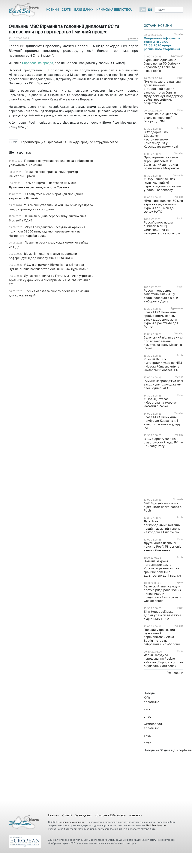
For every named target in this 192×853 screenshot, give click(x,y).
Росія (180, 77)
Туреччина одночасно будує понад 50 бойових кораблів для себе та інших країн (162, 65)
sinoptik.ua (184, 750)
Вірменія (132, 38)
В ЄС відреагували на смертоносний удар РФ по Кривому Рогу (163, 442)
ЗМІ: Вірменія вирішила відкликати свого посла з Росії (163, 506)
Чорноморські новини (71, 822)
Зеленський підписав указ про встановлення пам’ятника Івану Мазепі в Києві (163, 343)
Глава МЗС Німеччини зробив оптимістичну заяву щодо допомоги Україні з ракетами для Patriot (161, 319)
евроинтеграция (33, 142)
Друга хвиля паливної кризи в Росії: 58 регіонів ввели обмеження (162, 546)
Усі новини (175, 672)
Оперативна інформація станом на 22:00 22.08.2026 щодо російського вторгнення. (162, 43)
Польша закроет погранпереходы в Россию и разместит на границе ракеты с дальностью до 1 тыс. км (162, 568)
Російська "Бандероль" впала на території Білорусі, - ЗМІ (161, 117)
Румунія (178, 377)
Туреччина (177, 56)
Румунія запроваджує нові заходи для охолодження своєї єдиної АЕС (163, 384)
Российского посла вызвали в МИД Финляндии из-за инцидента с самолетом (162, 227)
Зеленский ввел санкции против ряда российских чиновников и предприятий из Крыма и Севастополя (162, 593)
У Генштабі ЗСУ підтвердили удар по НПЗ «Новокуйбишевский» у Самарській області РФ (163, 364)
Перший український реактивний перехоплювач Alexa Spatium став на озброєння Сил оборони (162, 637)
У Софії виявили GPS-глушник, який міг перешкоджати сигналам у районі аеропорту (162, 184)
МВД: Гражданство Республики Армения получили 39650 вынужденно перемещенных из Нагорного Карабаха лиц (47, 231)
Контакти (135, 815)
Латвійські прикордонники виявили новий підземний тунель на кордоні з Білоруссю (162, 526)
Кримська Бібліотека (114, 9)
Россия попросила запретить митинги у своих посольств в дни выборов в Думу (161, 296)
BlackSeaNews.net (156, 825)
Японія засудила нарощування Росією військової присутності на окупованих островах (163, 660)
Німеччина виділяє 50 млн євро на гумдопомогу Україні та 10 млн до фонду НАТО (163, 206)
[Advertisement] (118, 210)
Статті (66, 9)
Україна (178, 34)
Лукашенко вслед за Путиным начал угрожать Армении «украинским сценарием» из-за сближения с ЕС (51, 280)
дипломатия (57, 142)
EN (150, 9)
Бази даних (83, 9)
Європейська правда (37, 63)
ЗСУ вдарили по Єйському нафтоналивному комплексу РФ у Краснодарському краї (161, 139)
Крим (180, 582)
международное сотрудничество (93, 142)
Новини (52, 9)
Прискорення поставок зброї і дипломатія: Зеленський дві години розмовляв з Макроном (161, 162)
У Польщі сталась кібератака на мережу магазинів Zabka (160, 402)
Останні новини (158, 25)
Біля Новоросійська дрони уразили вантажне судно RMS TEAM (162, 615)
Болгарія (178, 175)
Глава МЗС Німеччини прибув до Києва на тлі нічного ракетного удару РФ (162, 422)
